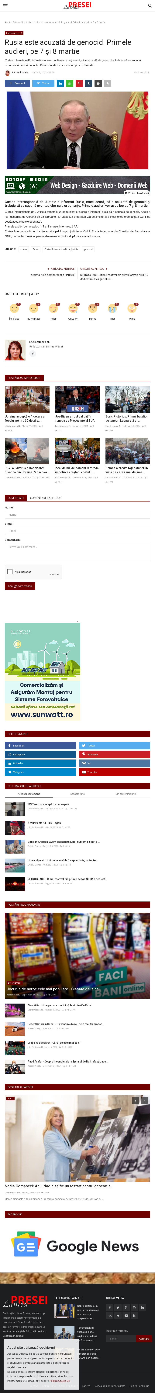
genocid (88, 249)
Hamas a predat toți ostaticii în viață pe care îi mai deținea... (126, 470)
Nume (9, 507)
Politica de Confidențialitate (109, 1386)
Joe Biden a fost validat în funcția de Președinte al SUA (75, 418)
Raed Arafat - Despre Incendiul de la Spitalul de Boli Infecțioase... (68, 1061)
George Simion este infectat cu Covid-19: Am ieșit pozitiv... (88, 1353)
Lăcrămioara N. (20, 72)
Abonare (144, 1338)
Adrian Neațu (13, 994)
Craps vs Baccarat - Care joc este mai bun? (54, 1042)
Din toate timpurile (125, 793)
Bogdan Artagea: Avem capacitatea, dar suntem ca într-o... (64, 841)
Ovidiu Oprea (34, 846)
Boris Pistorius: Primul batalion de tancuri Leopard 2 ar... (126, 418)
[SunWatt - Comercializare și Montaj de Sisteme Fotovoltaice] (77, 672)
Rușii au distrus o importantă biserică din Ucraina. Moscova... (27, 470)
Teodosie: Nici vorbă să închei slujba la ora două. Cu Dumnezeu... (87, 1334)
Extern (16, 22)
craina (23, 249)
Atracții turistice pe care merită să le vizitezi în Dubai (60, 1005)
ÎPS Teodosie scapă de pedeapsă (48, 804)
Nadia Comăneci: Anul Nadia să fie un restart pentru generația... (59, 1186)
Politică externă (30, 22)
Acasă (7, 22)
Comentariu (13, 540)
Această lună (77, 793)
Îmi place (14, 318)
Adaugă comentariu (20, 586)
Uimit (132, 318)
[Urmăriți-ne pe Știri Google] (75, 1244)
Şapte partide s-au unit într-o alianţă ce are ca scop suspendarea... (88, 1312)
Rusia (36, 249)
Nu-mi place (33, 318)
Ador (53, 318)
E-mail (9, 523)
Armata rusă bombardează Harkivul (52, 275)
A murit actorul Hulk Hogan (44, 822)
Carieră (86, 1386)
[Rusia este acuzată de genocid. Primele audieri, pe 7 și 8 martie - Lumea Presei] (77, 6)
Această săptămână (29, 793)
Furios (92, 318)
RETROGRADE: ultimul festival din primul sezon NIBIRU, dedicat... (67, 879)
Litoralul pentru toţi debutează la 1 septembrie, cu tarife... (63, 860)
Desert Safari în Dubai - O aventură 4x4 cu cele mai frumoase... (66, 1024)
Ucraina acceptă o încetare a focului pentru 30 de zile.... (25, 418)
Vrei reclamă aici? (138, 193)
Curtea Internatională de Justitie (61, 249)
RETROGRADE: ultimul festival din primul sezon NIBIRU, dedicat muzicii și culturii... (114, 277)
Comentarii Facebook (45, 498)
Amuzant (73, 318)
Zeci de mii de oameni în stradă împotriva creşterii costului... (77, 470)
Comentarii (16, 498)
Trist (112, 318)
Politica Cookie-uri (139, 1386)
